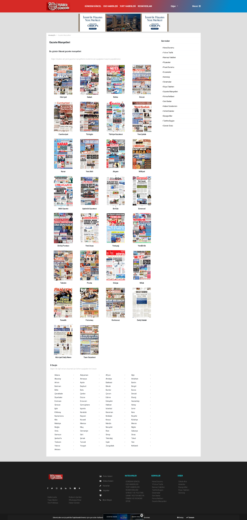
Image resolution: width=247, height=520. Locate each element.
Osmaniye (84, 431)
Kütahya (134, 420)
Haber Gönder (74, 503)
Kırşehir (134, 416)
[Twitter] (53, 488)
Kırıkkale (109, 416)
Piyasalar (166, 62)
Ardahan (134, 379)
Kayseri (83, 416)
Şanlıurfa (58, 438)
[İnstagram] (58, 488)
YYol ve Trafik (157, 484)
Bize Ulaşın (107, 500)
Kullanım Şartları (75, 497)
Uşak (108, 442)
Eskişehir (109, 401)
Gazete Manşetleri (170, 92)
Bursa (133, 390)
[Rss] (71, 488)
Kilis (56, 420)
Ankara (57, 449)
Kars (133, 412)
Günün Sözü (168, 126)
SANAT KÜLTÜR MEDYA (135, 496)
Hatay (133, 405)
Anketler (181, 484)
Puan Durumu (168, 67)
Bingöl (133, 386)
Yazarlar (106, 486)
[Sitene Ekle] (80, 488)
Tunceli (83, 442)
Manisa (83, 423)
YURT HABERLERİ (128, 6)
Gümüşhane (85, 405)
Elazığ (133, 397)
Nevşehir (109, 427)
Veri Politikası (53, 503)
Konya (108, 420)
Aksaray (58, 379)
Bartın (133, 382)
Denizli (134, 394)
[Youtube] (62, 488)
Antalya (109, 379)
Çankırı (83, 394)
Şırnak (82, 438)
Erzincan (58, 401)
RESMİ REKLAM (145, 6)
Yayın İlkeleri (52, 500)
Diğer (173, 6)
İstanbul (109, 409)
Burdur (108, 390)
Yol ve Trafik (168, 53)
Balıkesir (109, 382)
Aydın (82, 382)
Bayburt (83, 386)
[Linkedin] (67, 488)
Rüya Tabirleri (168, 87)
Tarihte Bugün (168, 121)
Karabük (83, 412)
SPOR (128, 501)
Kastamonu (59, 416)
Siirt (81, 435)
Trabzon (58, 442)
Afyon (108, 375)
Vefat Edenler (168, 111)
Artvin (57, 382)
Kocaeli (83, 420)
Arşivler (106, 490)
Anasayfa (52, 35)
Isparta (83, 409)
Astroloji (166, 77)
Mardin (108, 423)
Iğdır (56, 409)
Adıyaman (84, 375)
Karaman (109, 412)
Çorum (108, 394)
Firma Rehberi (168, 96)
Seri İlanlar (167, 101)
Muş (81, 427)
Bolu (82, 390)
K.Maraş (58, 412)
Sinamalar (167, 82)
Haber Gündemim (170, 106)
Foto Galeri (107, 476)
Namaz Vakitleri (169, 57)
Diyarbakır (58, 397)
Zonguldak (110, 446)
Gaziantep (135, 401)
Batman (58, 386)
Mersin (134, 423)
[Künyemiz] (101, 495)
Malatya (58, 423)
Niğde (133, 427)
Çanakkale (59, 394)
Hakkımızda (52, 497)
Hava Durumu (168, 48)
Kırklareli (134, 446)
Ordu (56, 431)
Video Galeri (108, 481)
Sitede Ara (182, 481)
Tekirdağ (109, 438)
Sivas (133, 435)
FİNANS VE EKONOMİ (134, 498)
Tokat (133, 438)
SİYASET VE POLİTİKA (134, 493)
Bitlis (56, 390)
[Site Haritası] (76, 488)
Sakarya (134, 431)
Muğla (57, 427)
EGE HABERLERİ (110, 6)
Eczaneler (167, 72)
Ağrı (133, 375)
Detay (181, 517)
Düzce (82, 397)
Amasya (83, 379)
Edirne (108, 397)
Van (132, 442)
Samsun (58, 435)
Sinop (108, 435)
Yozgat (83, 446)
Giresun (58, 405)
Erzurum (83, 401)
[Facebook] (48, 488)
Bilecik (108, 386)
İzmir (133, 409)
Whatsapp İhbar (75, 500)
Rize (107, 431)
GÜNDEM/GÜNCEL (93, 6)
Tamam (191, 517)
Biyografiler (167, 116)
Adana (57, 375)
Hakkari (109, 405)
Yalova (57, 446)
